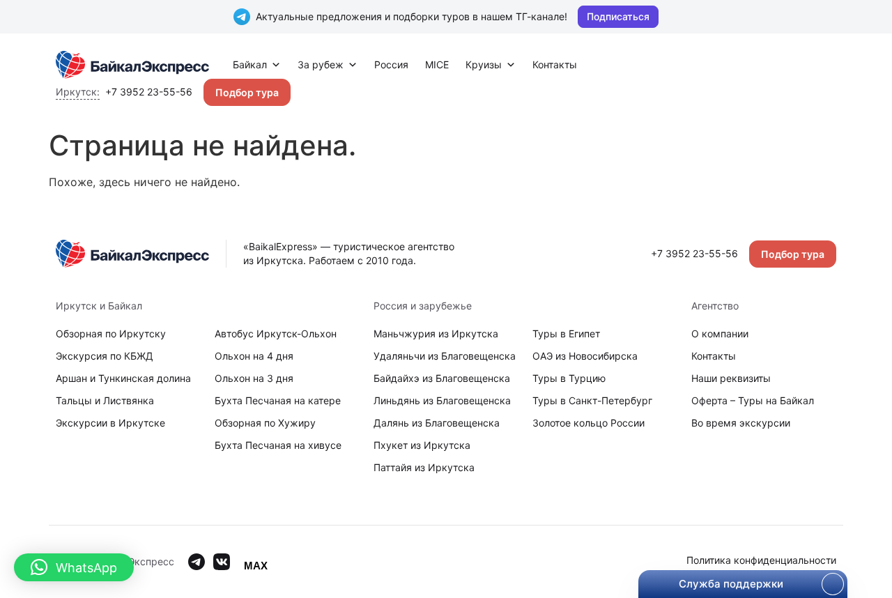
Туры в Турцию (569, 378)
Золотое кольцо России (588, 423)
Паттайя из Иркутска (424, 467)
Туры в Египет (566, 333)
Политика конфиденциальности (761, 560)
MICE (437, 64)
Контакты (554, 64)
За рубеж (321, 64)
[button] (74, 567)
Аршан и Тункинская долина (123, 378)
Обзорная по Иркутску (111, 333)
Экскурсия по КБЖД (104, 356)
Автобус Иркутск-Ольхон (276, 333)
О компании (719, 333)
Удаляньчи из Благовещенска (445, 356)
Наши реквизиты (731, 378)
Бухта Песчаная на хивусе (278, 445)
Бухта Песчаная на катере (278, 400)
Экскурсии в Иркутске (110, 423)
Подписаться (618, 16)
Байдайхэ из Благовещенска (442, 378)
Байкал (250, 64)
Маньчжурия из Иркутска (436, 333)
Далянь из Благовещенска (437, 423)
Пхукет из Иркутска (422, 445)
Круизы (484, 64)
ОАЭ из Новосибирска (585, 356)
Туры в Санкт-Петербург (592, 400)
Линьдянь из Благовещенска (442, 400)
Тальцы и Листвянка (105, 400)
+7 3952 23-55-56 (148, 92)
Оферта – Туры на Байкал (752, 400)
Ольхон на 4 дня (254, 356)
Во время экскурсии (740, 423)
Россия (391, 64)
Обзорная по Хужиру (265, 423)
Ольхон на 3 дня (254, 378)
